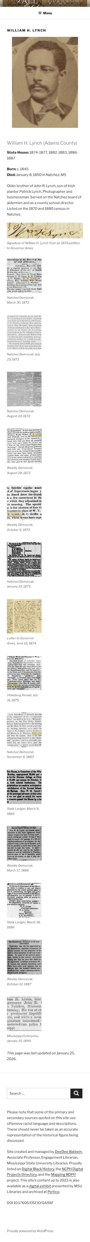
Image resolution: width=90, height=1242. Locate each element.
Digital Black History (38, 1169)
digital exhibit (40, 1186)
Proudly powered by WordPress (30, 1231)
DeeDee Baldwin (68, 1152)
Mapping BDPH (63, 1174)
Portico (53, 1192)
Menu (47, 13)
